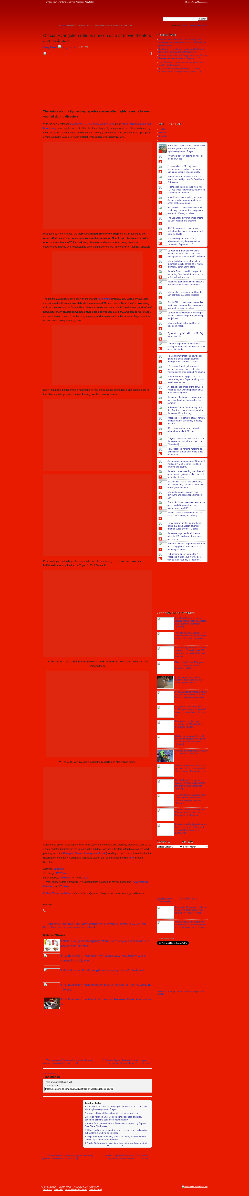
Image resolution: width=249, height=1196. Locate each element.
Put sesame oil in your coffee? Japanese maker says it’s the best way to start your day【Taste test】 (185, 557)
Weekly (163, 132)
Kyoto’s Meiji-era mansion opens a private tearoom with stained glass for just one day (180, 70)
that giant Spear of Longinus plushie (84, 853)
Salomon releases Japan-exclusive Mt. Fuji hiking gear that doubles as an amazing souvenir (187, 546)
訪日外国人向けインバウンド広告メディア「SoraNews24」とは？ (178, 900)
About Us (161, 991)
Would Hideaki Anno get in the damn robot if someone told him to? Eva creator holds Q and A (190, 924)
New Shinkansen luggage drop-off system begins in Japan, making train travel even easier (186, 379)
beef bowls (68, 924)
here (131, 857)
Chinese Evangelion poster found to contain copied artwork (191, 752)
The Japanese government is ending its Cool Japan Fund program (185, 219)
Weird (185, 25)
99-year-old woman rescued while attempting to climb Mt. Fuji (184, 429)
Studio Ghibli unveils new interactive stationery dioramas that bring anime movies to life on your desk (116, 1144)
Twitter (64, 886)
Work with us (71, 1189)
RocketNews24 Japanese (197, 2)
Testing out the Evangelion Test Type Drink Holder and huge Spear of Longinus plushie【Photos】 (190, 799)
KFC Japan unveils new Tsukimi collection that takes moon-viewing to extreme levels (182, 50)
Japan (50, 924)
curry (84, 924)
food (60, 927)
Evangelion (112, 924)
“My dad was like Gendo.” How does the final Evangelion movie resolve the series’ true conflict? (190, 636)
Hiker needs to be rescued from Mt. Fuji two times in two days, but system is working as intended (117, 1131)
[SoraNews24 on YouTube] (180, 2)
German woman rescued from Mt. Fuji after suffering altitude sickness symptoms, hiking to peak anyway (182, 42)
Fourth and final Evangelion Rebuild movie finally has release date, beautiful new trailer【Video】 (191, 622)
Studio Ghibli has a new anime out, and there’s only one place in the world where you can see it (186, 484)
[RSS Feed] (183, 2)
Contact (178, 991)
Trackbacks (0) (50, 1073)
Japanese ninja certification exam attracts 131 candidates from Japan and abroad (185, 536)
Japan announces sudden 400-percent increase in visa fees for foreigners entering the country (186, 464)
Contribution (189, 991)
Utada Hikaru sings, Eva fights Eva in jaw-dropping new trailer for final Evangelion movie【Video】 (190, 740)
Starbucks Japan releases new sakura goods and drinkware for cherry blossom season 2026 (186, 505)
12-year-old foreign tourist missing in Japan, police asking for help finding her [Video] (185, 315)
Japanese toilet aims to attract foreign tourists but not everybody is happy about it (186, 421)
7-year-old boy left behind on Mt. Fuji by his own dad (112, 1113)
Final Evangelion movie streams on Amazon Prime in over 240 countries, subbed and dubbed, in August (191, 652)
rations (90, 927)
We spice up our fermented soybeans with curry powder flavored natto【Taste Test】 (68, 1061)
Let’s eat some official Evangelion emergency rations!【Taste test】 (104, 970)
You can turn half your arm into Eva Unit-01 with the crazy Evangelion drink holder (190, 812)
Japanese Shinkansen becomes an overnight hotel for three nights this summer (185, 400)
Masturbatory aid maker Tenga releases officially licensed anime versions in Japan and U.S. (183, 57)
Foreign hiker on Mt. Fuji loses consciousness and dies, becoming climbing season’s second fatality (113, 1118)
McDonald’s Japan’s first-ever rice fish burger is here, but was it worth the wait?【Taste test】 (127, 1061)
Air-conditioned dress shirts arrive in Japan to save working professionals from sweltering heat (185, 390)
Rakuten (64, 877)
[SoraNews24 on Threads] (173, 2)
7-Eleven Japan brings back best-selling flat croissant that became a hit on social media (186, 346)
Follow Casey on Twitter (57, 893)
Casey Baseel (50, 47)
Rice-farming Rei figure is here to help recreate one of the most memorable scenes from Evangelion (191, 828)
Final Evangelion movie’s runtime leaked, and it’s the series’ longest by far (188, 680)
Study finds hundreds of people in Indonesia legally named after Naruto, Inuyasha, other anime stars (186, 264)
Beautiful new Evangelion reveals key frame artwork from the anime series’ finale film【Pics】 (190, 784)
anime (58, 924)
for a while (104, 298)
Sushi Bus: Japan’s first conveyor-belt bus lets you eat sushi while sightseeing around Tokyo (186, 148)
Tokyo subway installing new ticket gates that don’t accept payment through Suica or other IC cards (185, 359)
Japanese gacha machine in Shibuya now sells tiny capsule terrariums (186, 283)
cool (78, 924)
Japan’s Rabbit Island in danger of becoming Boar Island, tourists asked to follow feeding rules (186, 274)
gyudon (67, 927)
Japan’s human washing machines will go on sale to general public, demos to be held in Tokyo (186, 474)
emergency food (97, 924)
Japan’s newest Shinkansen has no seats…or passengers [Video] (185, 514)
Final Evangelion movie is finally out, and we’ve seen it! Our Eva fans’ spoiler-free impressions (191, 695)
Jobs (205, 25)
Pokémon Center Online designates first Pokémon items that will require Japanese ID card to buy (185, 410)
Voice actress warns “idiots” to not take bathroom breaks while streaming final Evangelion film (190, 768)
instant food (79, 927)
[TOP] (56, 25)
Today (162, 129)
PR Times (58, 868)
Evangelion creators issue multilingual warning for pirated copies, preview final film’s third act (190, 710)
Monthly (163, 136)
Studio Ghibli (195, 25)
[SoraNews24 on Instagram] (170, 2)
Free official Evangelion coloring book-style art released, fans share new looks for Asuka (190, 910)
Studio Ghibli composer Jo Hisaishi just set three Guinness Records (185, 293)
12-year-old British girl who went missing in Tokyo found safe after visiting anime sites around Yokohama (186, 253)
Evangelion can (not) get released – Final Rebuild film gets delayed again (189, 724)
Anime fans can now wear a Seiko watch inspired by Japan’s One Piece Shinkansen (186, 179)
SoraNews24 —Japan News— (78, 12)
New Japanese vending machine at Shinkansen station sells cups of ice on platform (185, 452)
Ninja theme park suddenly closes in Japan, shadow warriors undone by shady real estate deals (115, 1138)
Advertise (47, 1189)
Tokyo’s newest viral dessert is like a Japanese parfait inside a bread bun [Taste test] (186, 441)
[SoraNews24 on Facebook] (167, 2)
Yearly (162, 140)
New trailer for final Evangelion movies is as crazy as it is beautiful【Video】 (190, 665)
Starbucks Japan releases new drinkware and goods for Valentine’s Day (185, 495)
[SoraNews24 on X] (176, 2)
